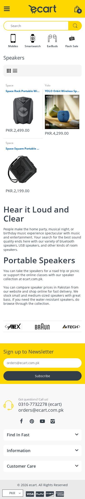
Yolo (47, 85)
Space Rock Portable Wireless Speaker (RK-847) (23, 91)
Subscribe (42, 376)
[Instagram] (52, 421)
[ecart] (42, 8)
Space (9, 85)
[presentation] (5, 326)
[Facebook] (21, 421)
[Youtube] (42, 421)
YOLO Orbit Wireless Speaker (62, 91)
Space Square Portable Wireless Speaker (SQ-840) (23, 148)
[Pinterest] (31, 421)
